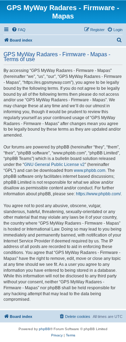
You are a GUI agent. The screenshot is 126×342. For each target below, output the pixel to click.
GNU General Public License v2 (54, 164)
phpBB (44, 329)
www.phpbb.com (89, 170)
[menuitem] (19, 30)
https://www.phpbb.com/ (98, 193)
